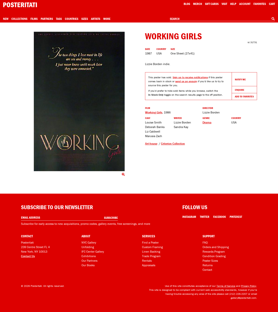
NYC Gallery (89, 242)
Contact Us (28, 256)
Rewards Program (214, 251)
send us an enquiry (186, 81)
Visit (224, 4)
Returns (208, 265)
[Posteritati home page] (20, 4)
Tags (59, 19)
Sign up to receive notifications (190, 77)
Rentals (147, 260)
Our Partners (89, 260)
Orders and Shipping (216, 247)
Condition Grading (214, 256)
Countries (71, 19)
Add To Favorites (244, 96)
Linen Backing (151, 251)
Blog (187, 4)
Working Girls (153, 112)
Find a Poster (150, 242)
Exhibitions (89, 256)
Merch (197, 4)
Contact (207, 270)
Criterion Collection (173, 143)
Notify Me (240, 79)
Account (244, 4)
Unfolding (88, 247)
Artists (95, 19)
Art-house (151, 143)
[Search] (273, 18)
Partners (47, 19)
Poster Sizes (210, 260)
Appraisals (148, 265)
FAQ (205, 242)
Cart (272, 4)
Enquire (239, 90)
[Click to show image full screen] (79, 101)
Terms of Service (226, 286)
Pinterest (236, 217)
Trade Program (151, 256)
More (106, 19)
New (5, 19)
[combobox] (222, 19)
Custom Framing (152, 247)
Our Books (88, 265)
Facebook (219, 217)
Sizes (84, 19)
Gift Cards (212, 4)
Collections (19, 19)
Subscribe (111, 218)
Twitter (204, 217)
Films (34, 19)
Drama (207, 122)
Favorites (259, 4)
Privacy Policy (248, 286)
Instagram (189, 217)
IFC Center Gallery (93, 251)
